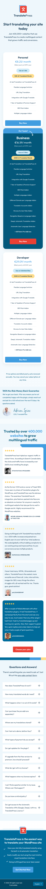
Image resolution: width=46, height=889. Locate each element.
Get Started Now (23, 869)
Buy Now (23, 123)
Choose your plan (23, 649)
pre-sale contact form (27, 675)
